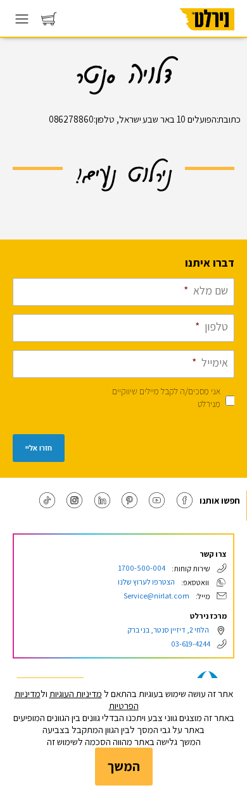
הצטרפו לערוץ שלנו (146, 581)
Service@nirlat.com (156, 595)
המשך (124, 766)
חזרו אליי (38, 448)
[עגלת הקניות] (48, 21)
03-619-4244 (190, 643)
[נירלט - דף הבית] (207, 34)
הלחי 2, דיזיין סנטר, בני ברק (168, 629)
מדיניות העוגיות (75, 694)
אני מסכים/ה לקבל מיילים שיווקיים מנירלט (166, 397)
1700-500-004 (141, 567)
